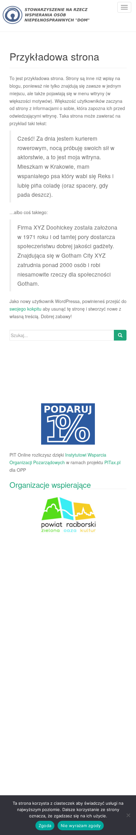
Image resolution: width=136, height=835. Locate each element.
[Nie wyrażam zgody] (128, 815)
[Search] (120, 335)
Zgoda (45, 825)
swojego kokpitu (25, 309)
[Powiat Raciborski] (68, 424)
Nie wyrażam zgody (81, 825)
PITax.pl (112, 462)
